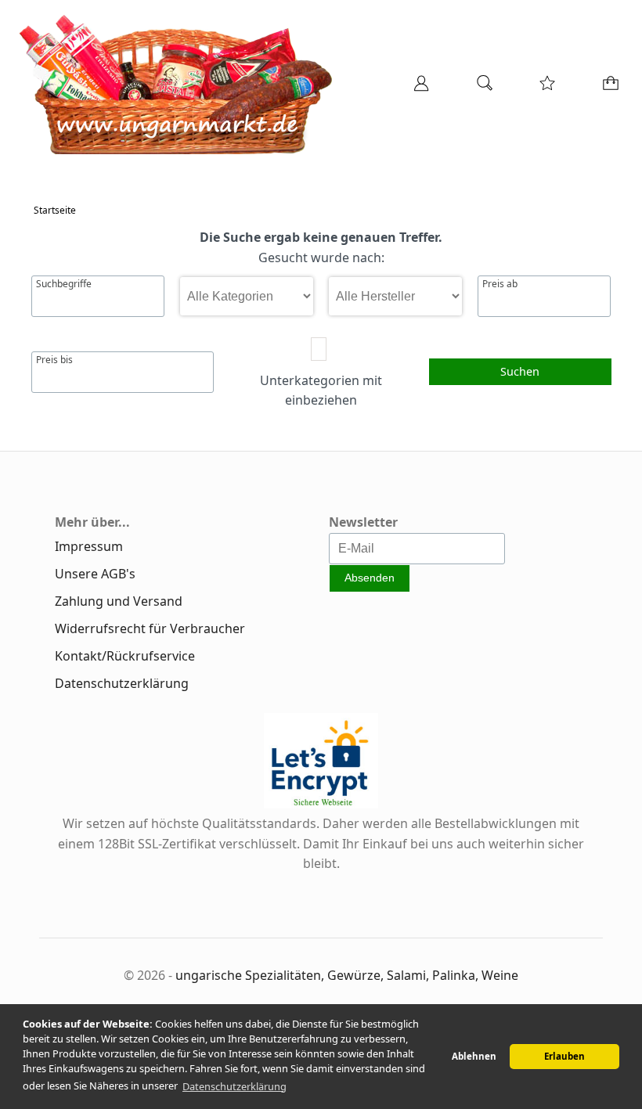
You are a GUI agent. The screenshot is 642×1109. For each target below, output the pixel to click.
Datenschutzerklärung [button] (234, 1086)
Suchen (519, 371)
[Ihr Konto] (416, 88)
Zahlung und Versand (118, 601)
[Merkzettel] (542, 88)
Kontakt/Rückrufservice (125, 655)
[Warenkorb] (607, 88)
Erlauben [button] (564, 1056)
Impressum (89, 546)
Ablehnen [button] (474, 1056)
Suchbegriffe (64, 284)
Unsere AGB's (95, 573)
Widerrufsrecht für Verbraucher (150, 628)
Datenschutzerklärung (122, 683)
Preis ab (500, 284)
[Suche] (480, 88)
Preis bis (54, 360)
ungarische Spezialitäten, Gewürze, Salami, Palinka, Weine (346, 975)
